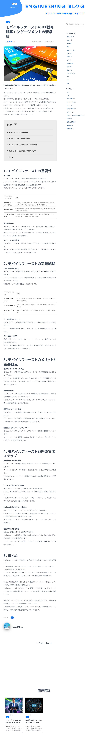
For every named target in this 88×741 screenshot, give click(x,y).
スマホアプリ (70, 109)
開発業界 (69, 129)
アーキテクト (70, 102)
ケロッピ (69, 40)
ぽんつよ (69, 53)
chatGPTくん (71, 73)
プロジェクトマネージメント (75, 115)
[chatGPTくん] (7, 626)
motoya (69, 43)
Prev (41, 643)
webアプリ (70, 99)
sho (68, 83)
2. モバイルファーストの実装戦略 (18, 138)
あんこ (69, 60)
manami (69, 67)
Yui (68, 77)
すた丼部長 (70, 63)
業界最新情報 (70, 122)
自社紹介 (69, 125)
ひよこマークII (71, 50)
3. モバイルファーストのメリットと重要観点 (22, 145)
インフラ (69, 105)
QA (68, 95)
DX (8, 22)
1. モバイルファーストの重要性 (17, 132)
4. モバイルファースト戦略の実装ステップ (21, 151)
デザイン (69, 112)
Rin (68, 80)
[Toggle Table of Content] (15, 124)
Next (47, 643)
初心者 (69, 119)
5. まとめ (10, 157)
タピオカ (69, 70)
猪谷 (68, 47)
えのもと (69, 57)
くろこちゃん (70, 37)
